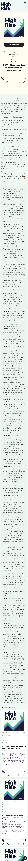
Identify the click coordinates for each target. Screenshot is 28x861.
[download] (19, 82)
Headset (3, 181)
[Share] (24, 82)
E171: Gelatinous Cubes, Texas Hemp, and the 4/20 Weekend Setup (12, 817)
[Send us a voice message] (25, 858)
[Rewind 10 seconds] (2, 82)
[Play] (2, 78)
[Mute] (26, 78)
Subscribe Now (14, 44)
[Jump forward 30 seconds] (7, 82)
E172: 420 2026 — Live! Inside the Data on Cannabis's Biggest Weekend (14, 748)
